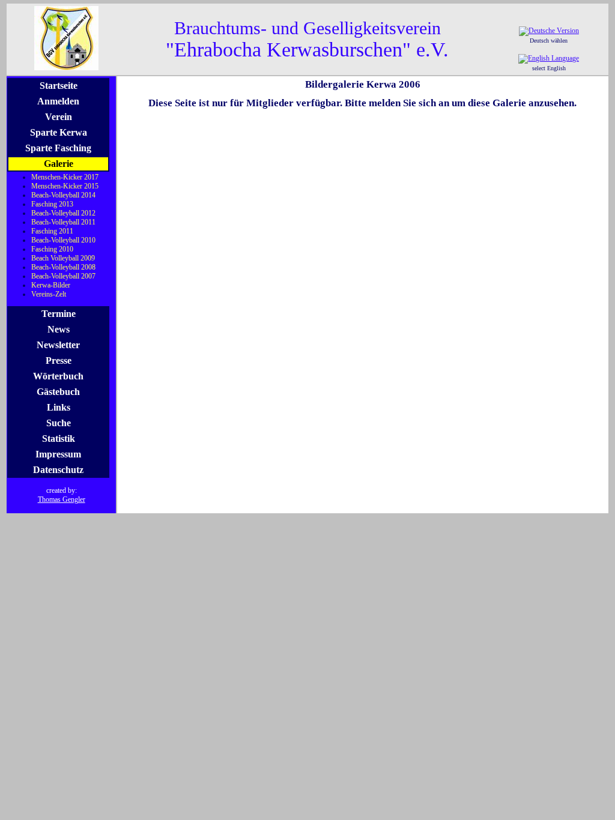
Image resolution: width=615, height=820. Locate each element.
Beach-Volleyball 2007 (63, 276)
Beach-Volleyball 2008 (63, 267)
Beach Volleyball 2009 (63, 258)
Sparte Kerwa (58, 132)
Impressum (58, 454)
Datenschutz (58, 470)
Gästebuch (58, 392)
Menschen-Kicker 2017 (64, 177)
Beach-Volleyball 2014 (63, 195)
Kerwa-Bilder (50, 285)
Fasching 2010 (52, 249)
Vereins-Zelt (48, 294)
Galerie (58, 163)
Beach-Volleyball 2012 (63, 213)
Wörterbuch (58, 376)
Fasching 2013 (52, 204)
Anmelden (58, 101)
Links (58, 407)
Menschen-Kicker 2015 (64, 186)
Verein (58, 117)
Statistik (58, 438)
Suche (58, 423)
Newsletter (58, 345)
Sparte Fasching (58, 148)
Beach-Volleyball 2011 (63, 222)
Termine (58, 314)
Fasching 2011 (52, 231)
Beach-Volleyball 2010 (63, 240)
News (58, 329)
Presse (58, 360)
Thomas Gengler (61, 499)
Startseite (58, 85)
